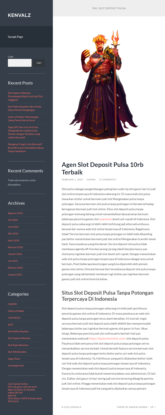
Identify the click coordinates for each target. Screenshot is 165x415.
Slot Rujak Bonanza (18, 345)
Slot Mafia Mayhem (18, 331)
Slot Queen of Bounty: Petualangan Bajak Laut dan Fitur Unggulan (25, 96)
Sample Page (15, 36)
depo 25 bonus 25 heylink (21, 389)
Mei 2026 (13, 233)
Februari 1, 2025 (72, 179)
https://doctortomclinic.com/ (107, 338)
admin (91, 179)
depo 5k (12, 395)
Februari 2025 (15, 267)
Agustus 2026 (15, 213)
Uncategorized (16, 365)
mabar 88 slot (15, 392)
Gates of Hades (16, 310)
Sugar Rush (14, 358)
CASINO (12, 304)
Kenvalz (19, 15)
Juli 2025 (13, 260)
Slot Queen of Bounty (19, 338)
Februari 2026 (15, 247)
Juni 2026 (13, 226)
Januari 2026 (15, 253)
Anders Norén (138, 407)
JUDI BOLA (14, 317)
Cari (11, 57)
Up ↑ (153, 407)
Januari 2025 (15, 274)
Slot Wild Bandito (17, 351)
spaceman (105, 219)
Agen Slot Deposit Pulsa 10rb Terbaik (102, 168)
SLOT (11, 324)
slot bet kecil (30, 386)
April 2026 (13, 240)
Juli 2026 (13, 219)
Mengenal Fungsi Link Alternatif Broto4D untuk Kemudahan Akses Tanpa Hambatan (26, 148)
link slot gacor (15, 386)
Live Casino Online (18, 383)
